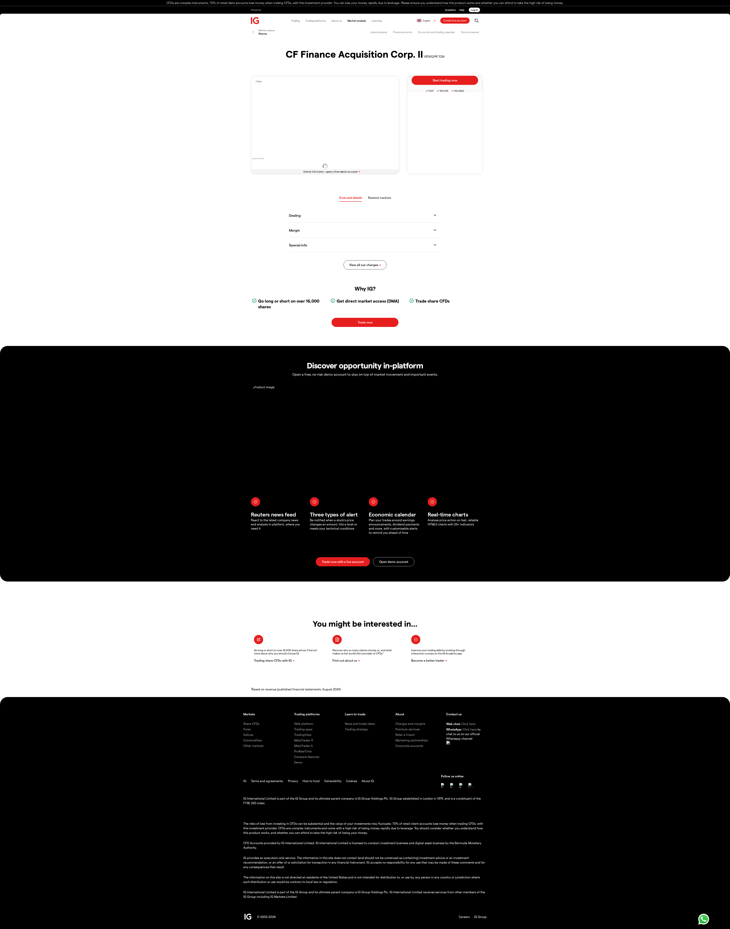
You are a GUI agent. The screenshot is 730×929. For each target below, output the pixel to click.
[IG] (255, 20)
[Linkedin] (470, 785)
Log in (474, 9)
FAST (431, 90)
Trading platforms (315, 20)
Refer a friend (404, 734)
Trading (295, 20)
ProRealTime (303, 751)
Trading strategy (356, 729)
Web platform (303, 723)
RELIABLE (459, 90)
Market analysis (357, 20)
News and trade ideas (360, 723)
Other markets (253, 745)
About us (336, 20)
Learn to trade (355, 714)
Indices (248, 734)
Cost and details (350, 197)
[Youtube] (461, 785)
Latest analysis (378, 32)
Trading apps (303, 729)
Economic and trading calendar (436, 32)
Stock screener (470, 32)
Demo (298, 762)
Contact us (454, 714)
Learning (377, 20)
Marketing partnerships (411, 740)
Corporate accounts (409, 745)
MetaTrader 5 (303, 745)
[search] (476, 20)
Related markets (379, 197)
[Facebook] (443, 785)
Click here (468, 724)
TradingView (302, 734)
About (399, 714)
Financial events (402, 32)
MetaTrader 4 (303, 740)
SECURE (444, 90)
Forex (247, 729)
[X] (452, 785)
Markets (249, 714)
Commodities (252, 740)
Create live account (455, 20)
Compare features (306, 756)
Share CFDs (251, 723)
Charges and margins (410, 723)
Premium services (407, 729)
